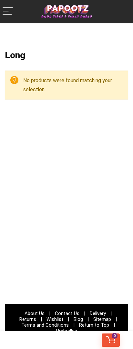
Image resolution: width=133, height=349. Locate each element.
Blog (78, 319)
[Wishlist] (22, 340)
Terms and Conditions (45, 325)
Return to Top (94, 325)
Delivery (98, 313)
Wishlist (54, 319)
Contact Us (67, 313)
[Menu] (7, 11)
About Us (35, 313)
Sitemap (102, 319)
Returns (27, 319)
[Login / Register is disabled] (66, 340)
